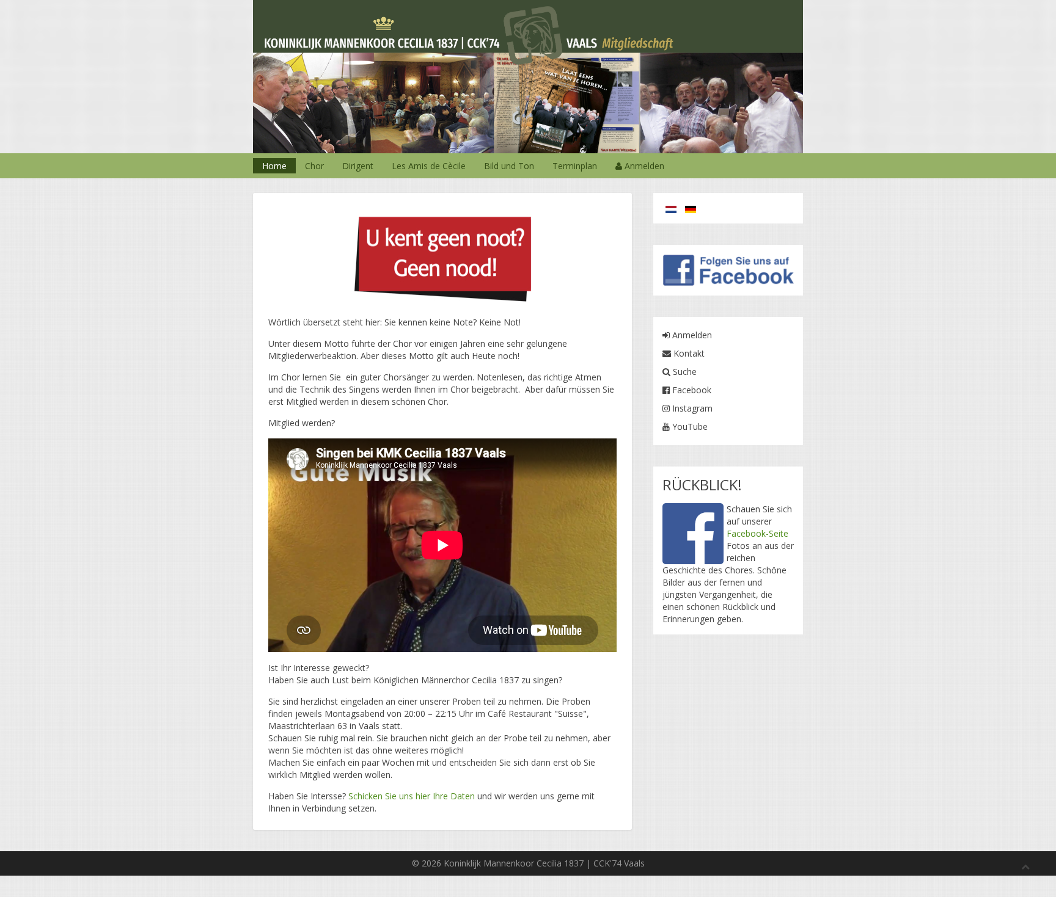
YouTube (689, 426)
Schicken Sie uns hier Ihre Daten (411, 796)
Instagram (691, 408)
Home (274, 166)
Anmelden (643, 166)
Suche (683, 371)
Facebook (690, 390)
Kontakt (688, 353)
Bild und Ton (509, 166)
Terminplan (574, 166)
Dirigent (357, 166)
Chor (314, 166)
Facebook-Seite (757, 533)
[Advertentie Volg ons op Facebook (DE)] (728, 269)
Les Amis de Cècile (429, 166)
